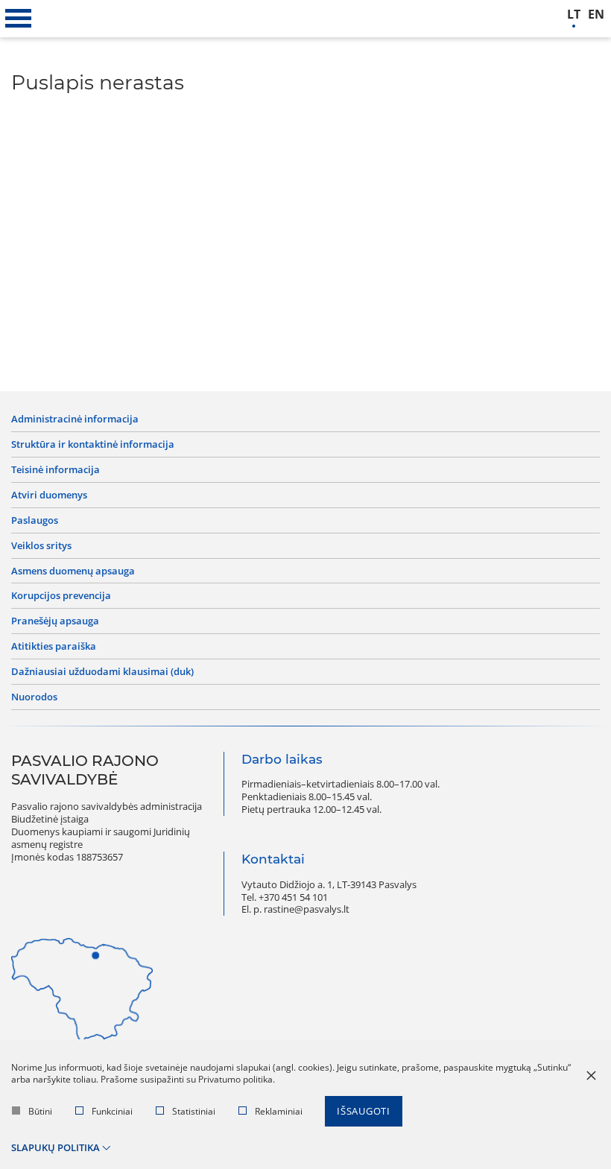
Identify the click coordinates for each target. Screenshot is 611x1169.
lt (573, 14)
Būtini (40, 1111)
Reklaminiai (279, 1111)
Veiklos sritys (41, 545)
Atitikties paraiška (53, 646)
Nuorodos (34, 697)
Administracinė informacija (75, 419)
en (596, 14)
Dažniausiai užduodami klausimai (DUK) (102, 671)
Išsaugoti (363, 1111)
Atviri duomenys (49, 495)
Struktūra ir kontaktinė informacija (92, 444)
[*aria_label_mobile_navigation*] (18, 18)
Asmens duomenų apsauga (73, 571)
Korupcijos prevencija (61, 595)
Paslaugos (34, 520)
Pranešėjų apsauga (55, 621)
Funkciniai (112, 1111)
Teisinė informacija (55, 469)
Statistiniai (193, 1111)
